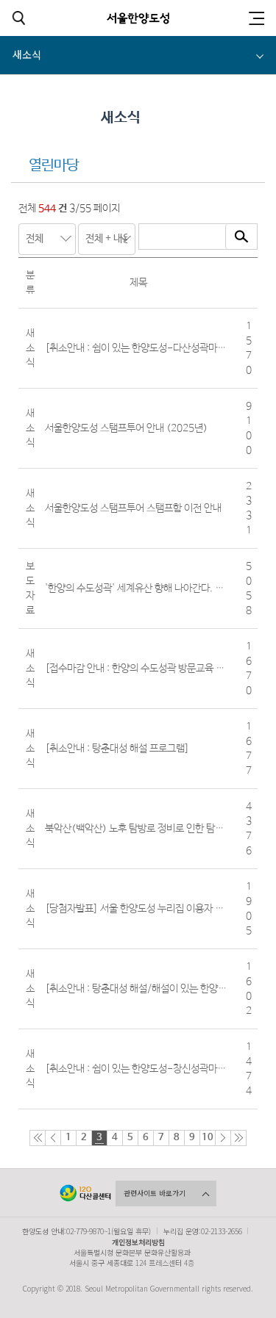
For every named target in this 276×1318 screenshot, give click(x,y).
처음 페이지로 (37, 1138)
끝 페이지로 (238, 1138)
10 (207, 1137)
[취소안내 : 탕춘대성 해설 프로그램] (117, 749)
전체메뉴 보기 (256, 18)
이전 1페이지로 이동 (53, 1138)
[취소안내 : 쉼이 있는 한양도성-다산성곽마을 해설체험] (156, 348)
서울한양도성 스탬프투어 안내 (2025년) (126, 428)
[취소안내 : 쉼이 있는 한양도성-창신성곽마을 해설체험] (156, 1069)
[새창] (85, 1193)
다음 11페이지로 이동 (223, 1138)
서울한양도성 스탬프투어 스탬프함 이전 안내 (133, 508)
